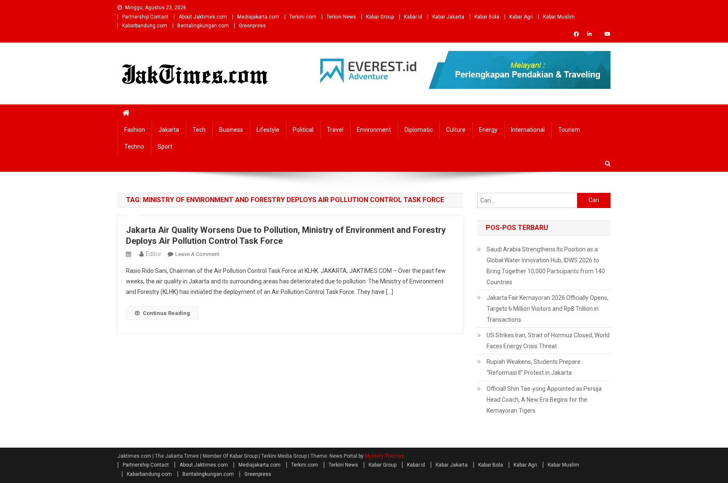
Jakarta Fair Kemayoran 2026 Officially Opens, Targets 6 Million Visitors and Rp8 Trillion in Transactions (547, 308)
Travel (335, 129)
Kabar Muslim (559, 17)
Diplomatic (418, 129)
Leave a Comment (197, 254)
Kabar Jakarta (448, 17)
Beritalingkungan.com (203, 26)
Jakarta (168, 129)
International (528, 129)
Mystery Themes (384, 456)
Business (231, 129)
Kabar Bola (486, 17)
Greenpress (252, 26)
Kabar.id (413, 17)
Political (303, 129)
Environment (374, 129)
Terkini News (341, 17)
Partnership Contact (145, 17)
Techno (134, 146)
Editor (153, 254)
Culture (456, 129)
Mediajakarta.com (258, 17)
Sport (165, 146)
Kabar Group (380, 17)
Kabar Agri (521, 17)
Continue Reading (166, 313)
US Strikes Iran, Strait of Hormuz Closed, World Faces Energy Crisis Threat (548, 341)
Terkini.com (302, 17)
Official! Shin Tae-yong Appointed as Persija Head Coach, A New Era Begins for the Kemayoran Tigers (544, 399)
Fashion (134, 129)
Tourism (569, 129)
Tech (199, 129)
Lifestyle (268, 129)
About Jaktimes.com (203, 17)
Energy (488, 129)
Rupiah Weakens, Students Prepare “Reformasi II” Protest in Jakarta (534, 367)
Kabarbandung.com (144, 26)
